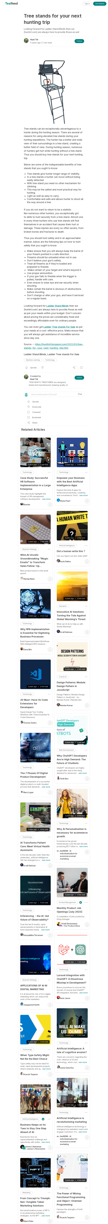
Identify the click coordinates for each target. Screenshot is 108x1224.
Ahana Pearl (65, 501)
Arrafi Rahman (66, 632)
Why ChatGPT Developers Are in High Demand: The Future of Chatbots (72, 759)
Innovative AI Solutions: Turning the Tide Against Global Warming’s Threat (71, 615)
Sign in (87, 4)
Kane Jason (65, 998)
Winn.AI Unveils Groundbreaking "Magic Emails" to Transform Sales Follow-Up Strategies (34, 560)
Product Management (67, 902)
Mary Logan (28, 792)
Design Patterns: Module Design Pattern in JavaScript (71, 686)
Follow (79, 41)
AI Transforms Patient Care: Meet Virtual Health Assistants (35, 846)
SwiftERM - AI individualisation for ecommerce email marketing (68, 855)
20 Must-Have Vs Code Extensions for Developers (34, 703)
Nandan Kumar (66, 705)
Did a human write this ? (71, 551)
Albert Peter (28, 1221)
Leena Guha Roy (67, 1068)
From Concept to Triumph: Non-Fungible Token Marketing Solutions (35, 1202)
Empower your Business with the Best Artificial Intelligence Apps (71, 482)
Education (63, 606)
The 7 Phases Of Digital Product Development (34, 775)
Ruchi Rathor (65, 561)
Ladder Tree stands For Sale (59, 327)
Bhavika (26, 505)
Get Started (99, 4)
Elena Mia (27, 650)
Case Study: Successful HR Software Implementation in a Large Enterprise (35, 483)
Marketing (26, 1193)
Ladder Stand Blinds (57, 305)
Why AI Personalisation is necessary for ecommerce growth (72, 833)
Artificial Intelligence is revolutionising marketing (72, 1120)
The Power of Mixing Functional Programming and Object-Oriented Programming (71, 1199)
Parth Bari (64, 779)
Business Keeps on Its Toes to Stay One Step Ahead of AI (33, 1128)
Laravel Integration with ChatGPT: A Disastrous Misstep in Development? (71, 979)
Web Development (66, 750)
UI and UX (63, 677)
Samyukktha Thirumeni (33, 935)
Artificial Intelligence (67, 546)
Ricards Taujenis (67, 1217)
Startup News (29, 579)
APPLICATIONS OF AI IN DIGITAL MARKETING (33, 987)
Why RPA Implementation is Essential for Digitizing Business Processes (35, 633)
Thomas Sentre (29, 723)
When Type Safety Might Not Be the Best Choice (34, 1057)
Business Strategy (30, 549)
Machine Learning (33, 360)
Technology (50, 360)
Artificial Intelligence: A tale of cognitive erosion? (72, 1050)
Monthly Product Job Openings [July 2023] (69, 910)
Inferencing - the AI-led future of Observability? (34, 918)
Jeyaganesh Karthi (31, 1005)
